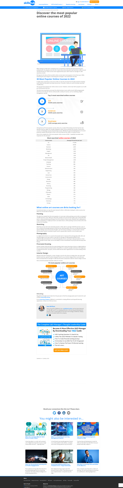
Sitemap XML (70, 480)
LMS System (50, 480)
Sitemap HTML (76, 480)
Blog (40, 10)
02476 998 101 (85, 1)
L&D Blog (64, 480)
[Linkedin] (64, 412)
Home (38, 10)
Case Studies (81, 4)
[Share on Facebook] (59, 412)
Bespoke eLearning (70, 4)
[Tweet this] (54, 412)
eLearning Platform (43, 4)
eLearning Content (27, 480)
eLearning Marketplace (57, 480)
